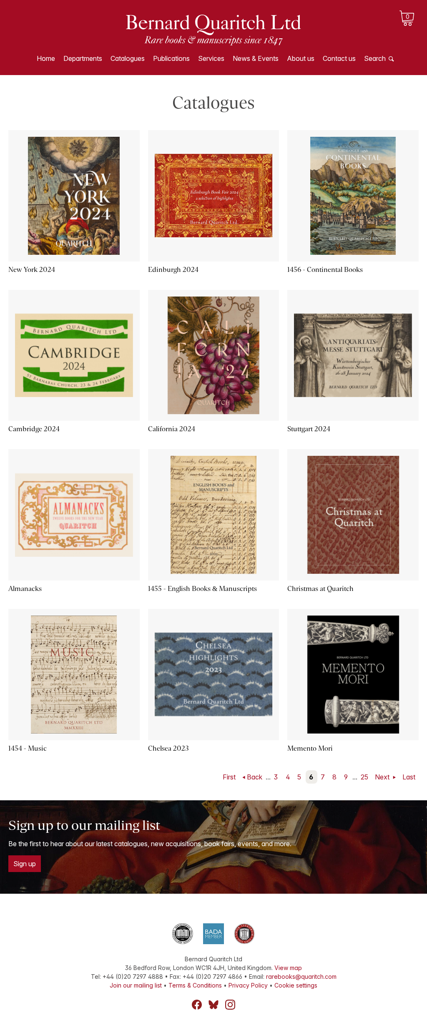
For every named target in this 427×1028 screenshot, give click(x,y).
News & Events (256, 58)
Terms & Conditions (195, 985)
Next (383, 777)
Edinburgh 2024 (173, 270)
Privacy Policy (248, 985)
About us (300, 58)
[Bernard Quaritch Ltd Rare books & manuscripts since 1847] (213, 29)
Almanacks (25, 589)
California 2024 (171, 429)
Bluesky (213, 1005)
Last (408, 777)
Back (254, 777)
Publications (171, 58)
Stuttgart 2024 (308, 429)
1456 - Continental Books (325, 270)
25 (364, 777)
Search (375, 58)
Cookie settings (295, 985)
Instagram (230, 1005)
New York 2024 (31, 270)
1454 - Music (27, 748)
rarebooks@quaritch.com (301, 976)
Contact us (339, 58)
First (229, 777)
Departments (82, 58)
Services (211, 58)
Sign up (24, 864)
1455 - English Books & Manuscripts (202, 589)
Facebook (197, 1005)
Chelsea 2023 (168, 748)
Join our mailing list (136, 985)
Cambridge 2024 (34, 429)
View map (288, 967)
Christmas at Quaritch (320, 589)
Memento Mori (310, 748)
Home (46, 58)
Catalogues (128, 58)
